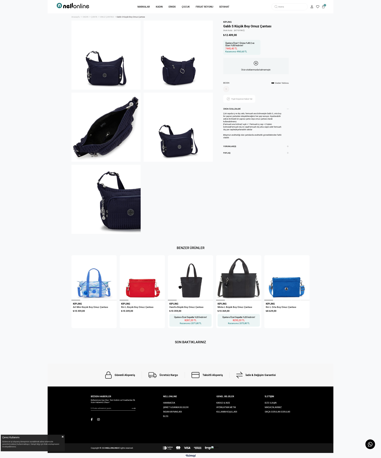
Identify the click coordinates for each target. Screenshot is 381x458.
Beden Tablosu (282, 83)
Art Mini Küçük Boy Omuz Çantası (90, 307)
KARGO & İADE (223, 403)
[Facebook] (92, 419)
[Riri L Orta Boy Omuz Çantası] (286, 277)
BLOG (165, 416)
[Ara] (276, 6)
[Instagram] (98, 419)
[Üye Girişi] (312, 6)
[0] (323, 6)
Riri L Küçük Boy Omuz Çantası (137, 307)
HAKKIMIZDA (169, 403)
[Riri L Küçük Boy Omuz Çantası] (142, 277)
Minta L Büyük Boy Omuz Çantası (235, 307)
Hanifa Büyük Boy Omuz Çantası (186, 307)
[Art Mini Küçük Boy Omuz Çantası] (94, 277)
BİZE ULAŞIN (271, 403)
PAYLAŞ (226, 153)
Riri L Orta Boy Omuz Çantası (281, 307)
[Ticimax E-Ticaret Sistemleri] (190, 456)
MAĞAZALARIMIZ (273, 407)
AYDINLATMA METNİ (226, 407)
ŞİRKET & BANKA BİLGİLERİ (176, 407)
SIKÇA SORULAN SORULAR (277, 412)
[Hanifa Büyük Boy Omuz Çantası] (190, 277)
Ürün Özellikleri (232, 109)
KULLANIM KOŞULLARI (226, 412)
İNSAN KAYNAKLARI (172, 412)
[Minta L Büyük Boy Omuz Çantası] (238, 277)
